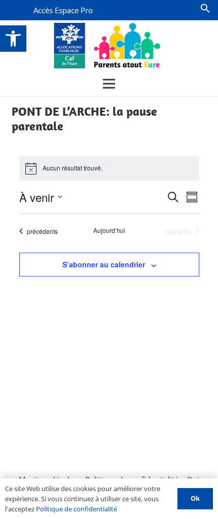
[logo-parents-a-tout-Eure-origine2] (108, 45)
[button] (13, 38)
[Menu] (109, 83)
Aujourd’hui (109, 230)
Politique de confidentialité (76, 508)
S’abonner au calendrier (103, 264)
